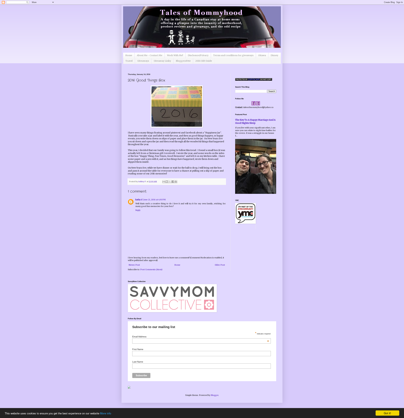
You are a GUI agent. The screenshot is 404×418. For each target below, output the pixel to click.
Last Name (137, 361)
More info (105, 413)
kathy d (138, 199)
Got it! (387, 413)
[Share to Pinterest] (175, 181)
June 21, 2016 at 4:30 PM (154, 199)
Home (128, 55)
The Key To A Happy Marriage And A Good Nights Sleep (255, 121)
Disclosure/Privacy (198, 55)
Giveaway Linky (162, 60)
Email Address (200, 336)
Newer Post (134, 265)
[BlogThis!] (166, 181)
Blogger (214, 395)
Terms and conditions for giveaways (233, 55)
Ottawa (262, 55)
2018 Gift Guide (203, 60)
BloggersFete (183, 60)
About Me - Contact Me (149, 55)
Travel (129, 60)
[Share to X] (169, 181)
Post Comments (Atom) (151, 269)
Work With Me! (175, 55)
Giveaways (143, 60)
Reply (137, 210)
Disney (274, 55)
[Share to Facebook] (172, 181)
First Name (137, 349)
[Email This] (163, 181)
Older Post (220, 265)
